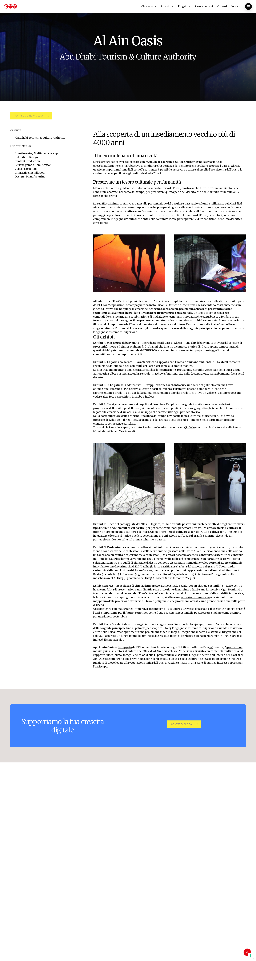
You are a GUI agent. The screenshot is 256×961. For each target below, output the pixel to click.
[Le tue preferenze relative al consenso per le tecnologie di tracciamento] (251, 956)
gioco (156, 524)
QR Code (189, 427)
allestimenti (222, 301)
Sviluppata (125, 647)
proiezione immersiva (195, 597)
